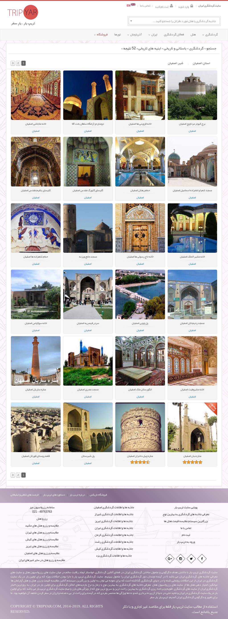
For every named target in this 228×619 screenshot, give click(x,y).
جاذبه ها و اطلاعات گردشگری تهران (114, 528)
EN (129, 6)
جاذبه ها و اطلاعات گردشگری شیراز (114, 514)
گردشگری (196, 48)
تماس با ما (145, 6)
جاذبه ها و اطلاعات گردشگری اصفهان (114, 507)
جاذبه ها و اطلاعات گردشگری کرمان (114, 535)
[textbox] (174, 20)
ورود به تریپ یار (186, 542)
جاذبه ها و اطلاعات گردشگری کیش (114, 549)
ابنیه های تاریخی (149, 48)
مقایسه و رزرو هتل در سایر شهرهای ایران (42, 560)
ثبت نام (186, 535)
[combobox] (174, 21)
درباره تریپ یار (77, 494)
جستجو (211, 48)
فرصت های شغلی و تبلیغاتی (24, 494)
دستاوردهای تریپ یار (54, 494)
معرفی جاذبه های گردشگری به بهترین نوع (186, 514)
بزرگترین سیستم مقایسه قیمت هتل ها (186, 521)
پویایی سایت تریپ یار (185, 507)
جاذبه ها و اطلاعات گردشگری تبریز (114, 521)
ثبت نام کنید (162, 6)
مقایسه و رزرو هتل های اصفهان (41, 553)
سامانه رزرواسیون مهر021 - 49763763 (42, 509)
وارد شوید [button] (183, 6)
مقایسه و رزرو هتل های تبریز (42, 546)
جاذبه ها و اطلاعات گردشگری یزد (114, 555)
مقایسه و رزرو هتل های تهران (42, 532)
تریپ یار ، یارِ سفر (23, 23)
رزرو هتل (42, 519)
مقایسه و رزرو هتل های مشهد (42, 525)
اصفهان (35, 131)
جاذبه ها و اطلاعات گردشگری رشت (114, 542)
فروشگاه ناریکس (98, 494)
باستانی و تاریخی (175, 48)
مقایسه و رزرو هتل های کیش (42, 539)
